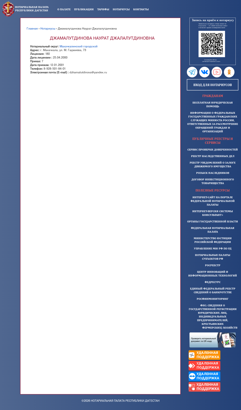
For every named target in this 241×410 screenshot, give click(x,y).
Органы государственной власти (212, 221)
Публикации (84, 9)
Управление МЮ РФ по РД (212, 248)
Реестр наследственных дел (212, 156)
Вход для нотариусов (212, 85)
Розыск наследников (212, 173)
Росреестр (212, 265)
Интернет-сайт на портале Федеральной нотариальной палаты (213, 201)
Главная (32, 28)
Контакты (141, 9)
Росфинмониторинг (212, 298)
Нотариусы (121, 9)
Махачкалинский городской (79, 46)
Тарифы (103, 9)
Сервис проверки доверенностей (212, 149)
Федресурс (213, 282)
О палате (64, 9)
